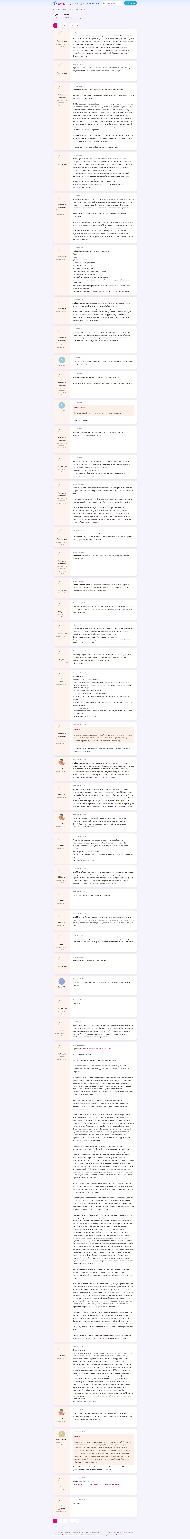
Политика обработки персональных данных (66, 1535)
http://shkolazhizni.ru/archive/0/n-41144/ (97, 1049)
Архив (55, 9)
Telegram (119, 1535)
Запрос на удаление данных (90, 1535)
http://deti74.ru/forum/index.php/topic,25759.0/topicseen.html (96, 1484)
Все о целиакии (80, 9)
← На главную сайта (93, 3)
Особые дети (70, 9)
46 (72, 25)
